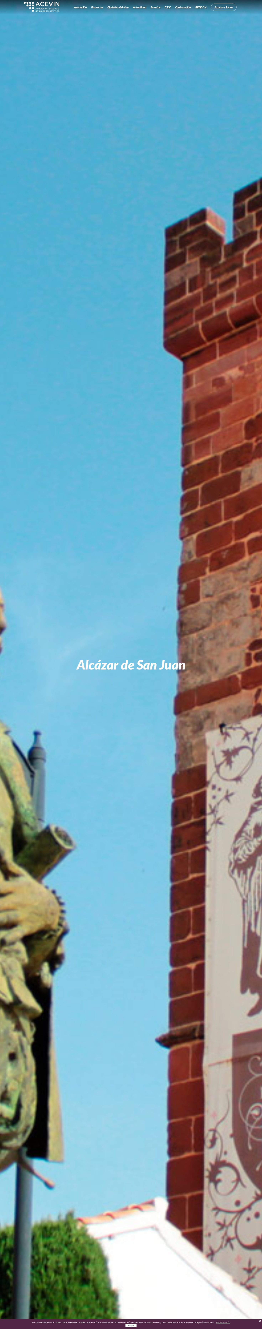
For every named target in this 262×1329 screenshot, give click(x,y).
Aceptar (131, 1326)
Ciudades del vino (118, 7)
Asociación (80, 7)
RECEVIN (200, 7)
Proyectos (97, 7)
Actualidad (139, 7)
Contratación (183, 7)
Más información (223, 1322)
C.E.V (168, 7)
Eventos (155, 7)
